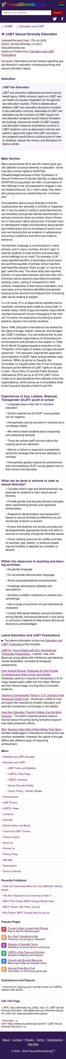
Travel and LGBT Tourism (16, 831)
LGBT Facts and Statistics (22, 768)
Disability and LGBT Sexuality (18, 756)
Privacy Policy (10, 854)
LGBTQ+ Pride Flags (19, 774)
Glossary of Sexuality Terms (23, 944)
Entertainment (10, 796)
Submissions (10, 865)
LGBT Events (10, 802)
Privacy (29, 1040)
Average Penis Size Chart (21, 968)
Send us (22, 986)
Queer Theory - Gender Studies (25, 791)
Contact (17, 1040)
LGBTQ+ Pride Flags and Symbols (26, 952)
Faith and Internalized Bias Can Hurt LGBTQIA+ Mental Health (31, 887)
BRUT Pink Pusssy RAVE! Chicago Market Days (28, 901)
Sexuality (8, 819)
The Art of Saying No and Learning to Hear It (27, 895)
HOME (9, 26)
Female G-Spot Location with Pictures (28, 928)
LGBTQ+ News (11, 808)
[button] (55, 19)
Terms (40, 1040)
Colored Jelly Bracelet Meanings (25, 960)
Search (58, 12)
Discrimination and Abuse (16, 825)
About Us (8, 842)
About (5, 1040)
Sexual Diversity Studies (21, 785)
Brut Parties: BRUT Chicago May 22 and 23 (26, 912)
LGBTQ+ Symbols (17, 779)
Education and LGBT (14, 762)
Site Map (8, 860)
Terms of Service (12, 871)
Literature (8, 814)
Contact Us (9, 848)
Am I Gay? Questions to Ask (23, 936)
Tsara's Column (11, 837)
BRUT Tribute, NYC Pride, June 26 (21, 907)
